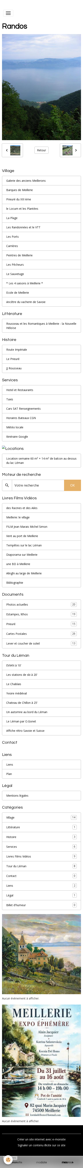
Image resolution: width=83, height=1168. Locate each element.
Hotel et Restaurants (19, 390)
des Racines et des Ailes (21, 508)
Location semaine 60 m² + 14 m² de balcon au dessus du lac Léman (41, 461)
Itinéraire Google (17, 436)
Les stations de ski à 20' (21, 675)
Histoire (40, 837)
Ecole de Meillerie (17, 292)
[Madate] (41, 1162)
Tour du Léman (40, 866)
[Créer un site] (15, 1162)
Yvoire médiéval (16, 693)
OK (72, 485)
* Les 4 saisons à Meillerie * (24, 283)
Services (40, 847)
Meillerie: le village (18, 517)
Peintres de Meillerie (19, 255)
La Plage (12, 218)
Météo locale (14, 427)
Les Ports (12, 237)
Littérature (40, 827)
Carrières (12, 246)
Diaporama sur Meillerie (21, 555)
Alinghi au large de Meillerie (24, 573)
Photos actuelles (40, 604)
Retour (41, 150)
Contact (40, 876)
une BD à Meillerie (18, 564)
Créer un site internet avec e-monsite (41, 1139)
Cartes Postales (40, 634)
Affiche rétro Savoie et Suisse (25, 731)
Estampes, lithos (40, 614)
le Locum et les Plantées (22, 209)
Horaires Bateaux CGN (21, 418)
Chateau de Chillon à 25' (22, 703)
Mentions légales (17, 795)
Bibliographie (14, 583)
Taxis (9, 399)
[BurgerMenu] (8, 13)
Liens (9, 764)
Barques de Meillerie (19, 190)
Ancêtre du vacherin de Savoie (26, 302)
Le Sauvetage (15, 274)
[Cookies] (8, 1159)
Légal (40, 895)
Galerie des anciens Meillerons (26, 181)
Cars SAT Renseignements (23, 408)
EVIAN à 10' (13, 665)
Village (40, 817)
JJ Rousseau (14, 368)
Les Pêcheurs (15, 264)
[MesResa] (67, 1162)
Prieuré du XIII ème (18, 199)
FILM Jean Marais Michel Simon (26, 527)
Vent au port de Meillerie (22, 536)
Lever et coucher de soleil (40, 643)
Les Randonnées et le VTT (23, 227)
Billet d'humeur (40, 905)
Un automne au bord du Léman (26, 712)
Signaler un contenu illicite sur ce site (41, 1145)
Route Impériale (16, 349)
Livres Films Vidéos (40, 856)
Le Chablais (13, 684)
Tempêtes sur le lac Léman (24, 545)
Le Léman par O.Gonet (21, 721)
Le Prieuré (13, 359)
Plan (9, 774)
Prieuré (40, 624)
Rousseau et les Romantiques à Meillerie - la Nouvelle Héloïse (41, 326)
